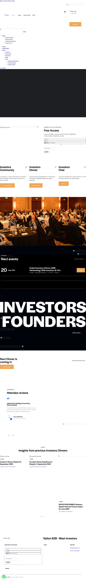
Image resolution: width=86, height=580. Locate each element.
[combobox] (47, 143)
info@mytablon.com (75, 548)
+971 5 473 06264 (74, 551)
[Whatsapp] (4, 576)
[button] (43, 221)
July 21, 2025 (32, 511)
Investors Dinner (34, 168)
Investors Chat (64, 168)
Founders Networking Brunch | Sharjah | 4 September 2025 (11, 462)
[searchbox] (49, 148)
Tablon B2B (7, 577)
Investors (59, 545)
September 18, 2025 (4, 466)
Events (2, 459)
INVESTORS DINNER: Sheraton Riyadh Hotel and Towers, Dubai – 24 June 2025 (41, 506)
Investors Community (7, 168)
